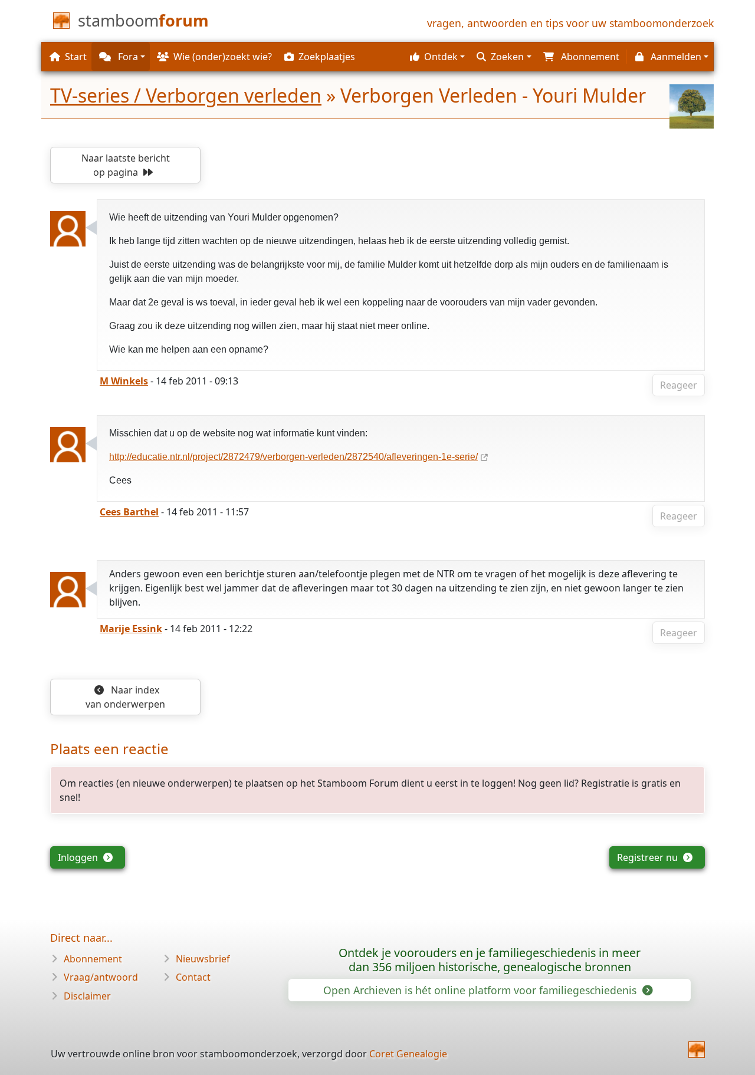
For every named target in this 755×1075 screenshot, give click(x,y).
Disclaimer (87, 995)
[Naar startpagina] (696, 1049)
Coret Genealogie (408, 1053)
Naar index (125, 697)
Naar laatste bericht (125, 165)
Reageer (678, 385)
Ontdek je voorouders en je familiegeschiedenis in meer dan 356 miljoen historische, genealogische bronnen (490, 960)
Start (76, 56)
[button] (436, 56)
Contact (193, 977)
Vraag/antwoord (101, 977)
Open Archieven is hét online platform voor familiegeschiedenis (481, 990)
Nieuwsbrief (203, 958)
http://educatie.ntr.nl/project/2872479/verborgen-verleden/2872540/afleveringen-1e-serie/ (293, 457)
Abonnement (93, 958)
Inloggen (79, 857)
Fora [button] (127, 56)
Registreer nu (648, 857)
